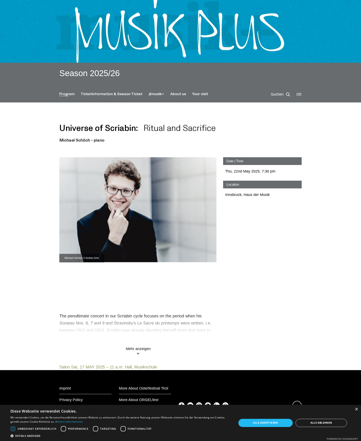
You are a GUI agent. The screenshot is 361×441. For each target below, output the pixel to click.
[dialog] (180, 423)
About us (178, 94)
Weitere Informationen (69, 421)
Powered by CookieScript (342, 438)
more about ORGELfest (138, 400)
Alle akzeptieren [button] (265, 422)
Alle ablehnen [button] (321, 422)
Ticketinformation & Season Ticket (111, 94)
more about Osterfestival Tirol (143, 388)
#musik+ (156, 94)
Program (67, 94)
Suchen (277, 94)
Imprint (65, 388)
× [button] (356, 409)
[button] (120, 436)
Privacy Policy (71, 400)
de (299, 94)
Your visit (200, 94)
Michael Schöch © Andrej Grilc (82, 258)
